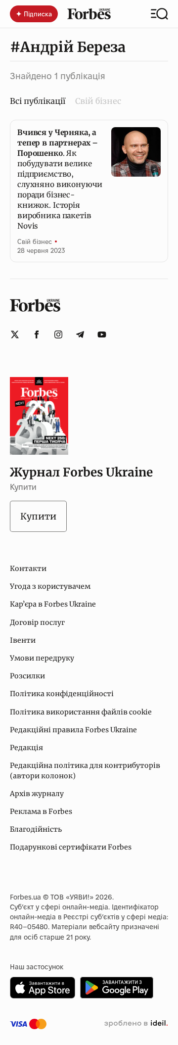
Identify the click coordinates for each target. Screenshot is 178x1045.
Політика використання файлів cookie (81, 712)
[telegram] (80, 334)
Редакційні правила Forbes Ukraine (73, 729)
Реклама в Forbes (41, 811)
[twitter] (15, 334)
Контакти (28, 568)
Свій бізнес (98, 101)
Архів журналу (37, 793)
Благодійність (36, 829)
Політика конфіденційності (62, 693)
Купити (38, 516)
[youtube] (102, 334)
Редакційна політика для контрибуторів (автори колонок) (85, 770)
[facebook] (36, 334)
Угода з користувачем (50, 586)
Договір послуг (37, 622)
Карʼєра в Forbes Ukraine (53, 604)
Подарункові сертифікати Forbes (71, 847)
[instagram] (58, 334)
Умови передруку (42, 658)
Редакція (26, 747)
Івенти (23, 640)
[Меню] (159, 13)
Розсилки (27, 675)
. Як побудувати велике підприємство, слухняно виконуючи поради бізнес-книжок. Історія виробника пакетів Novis (59, 179)
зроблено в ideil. (136, 1023)
